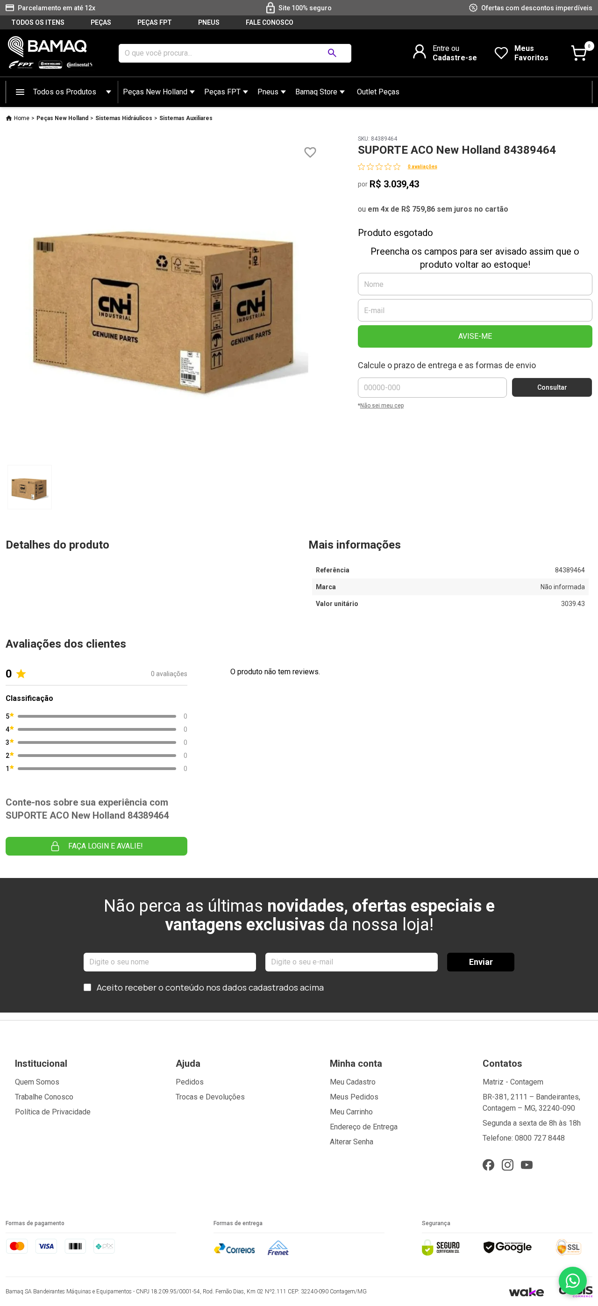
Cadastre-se (455, 57)
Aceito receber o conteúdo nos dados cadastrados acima (210, 987)
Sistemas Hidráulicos (123, 118)
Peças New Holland (155, 91)
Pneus (267, 91)
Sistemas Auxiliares (186, 118)
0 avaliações (422, 166)
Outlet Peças (378, 91)
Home (21, 118)
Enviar (481, 962)
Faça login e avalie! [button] (105, 846)
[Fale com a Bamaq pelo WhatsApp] (573, 1281)
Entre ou (446, 48)
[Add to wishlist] (310, 152)
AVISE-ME (475, 336)
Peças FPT (222, 91)
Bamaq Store (316, 91)
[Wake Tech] (526, 1291)
